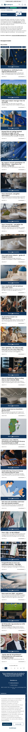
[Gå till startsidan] (8, 5)
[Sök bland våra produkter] (19, 5)
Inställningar (12, 728)
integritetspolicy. (5, 720)
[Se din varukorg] (25, 4)
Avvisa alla (18, 724)
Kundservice (3, 693)
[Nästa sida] (24, 668)
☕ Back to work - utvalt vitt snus (13, 1)
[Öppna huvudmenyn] (2, 4)
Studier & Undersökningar (16, 47)
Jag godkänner (7, 724)
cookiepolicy (4, 714)
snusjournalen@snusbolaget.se (19, 35)
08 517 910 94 (14, 685)
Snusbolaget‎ (3, 10)
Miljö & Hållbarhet (5, 47)
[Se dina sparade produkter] (22, 4)
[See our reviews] (13, 7)
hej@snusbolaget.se (14, 682)
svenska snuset (17, 22)
